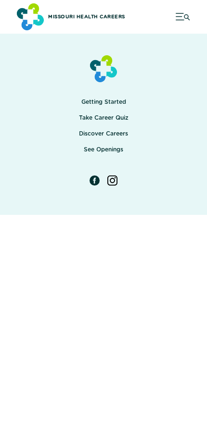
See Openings (103, 149)
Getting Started (103, 102)
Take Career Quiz (104, 118)
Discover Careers (103, 134)
